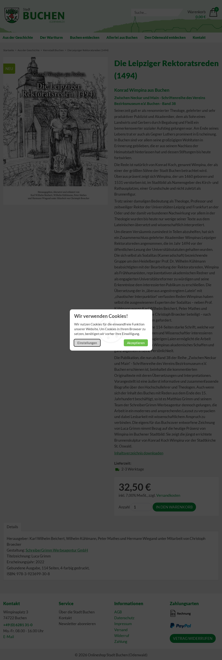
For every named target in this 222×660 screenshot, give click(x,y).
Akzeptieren (136, 343)
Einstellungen (87, 343)
